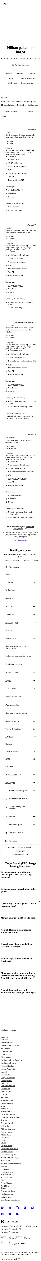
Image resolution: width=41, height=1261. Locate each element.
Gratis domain (6, 1092)
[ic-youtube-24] (32, 1207)
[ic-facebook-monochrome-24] (9, 1207)
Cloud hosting (6, 1057)
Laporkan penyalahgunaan (10, 1200)
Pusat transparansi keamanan (11, 1163)
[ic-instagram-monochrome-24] (17, 1207)
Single (7, 560)
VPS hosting (5, 1048)
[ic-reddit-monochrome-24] (2, 1214)
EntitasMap (5, 1169)
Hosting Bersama (7, 1042)
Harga (3, 1140)
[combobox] (20, 118)
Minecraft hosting (7, 1066)
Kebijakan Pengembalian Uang (12, 1229)
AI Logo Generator (8, 1129)
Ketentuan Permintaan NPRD (11, 1226)
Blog (2, 1180)
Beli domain (5, 1089)
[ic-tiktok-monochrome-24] (9, 1214)
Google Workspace (8, 1078)
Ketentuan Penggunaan (9, 1232)
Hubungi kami (6, 1197)
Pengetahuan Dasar (8, 1191)
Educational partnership (9, 1149)
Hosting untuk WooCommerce (12, 1060)
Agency (30, 111)
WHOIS (4, 1094)
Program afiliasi (6, 1146)
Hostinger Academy (8, 1194)
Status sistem (5, 1160)
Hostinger (4, 1030)
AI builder (4, 1108)
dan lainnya (21, 1243)
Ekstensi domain (7, 1103)
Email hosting (6, 1054)
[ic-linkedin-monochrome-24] (2, 1207)
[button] (20, 874)
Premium (16, 560)
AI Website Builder (8, 1114)
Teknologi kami (6, 1177)
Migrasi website (6, 1132)
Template (4, 1120)
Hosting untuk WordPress (10, 1045)
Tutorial (3, 1188)
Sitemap (4, 1166)
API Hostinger (6, 1135)
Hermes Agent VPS (8, 1069)
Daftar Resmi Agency (9, 1155)
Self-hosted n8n (6, 1051)
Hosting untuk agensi (8, 1063)
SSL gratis (4, 1097)
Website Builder (6, 1111)
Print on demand (7, 1123)
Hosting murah (6, 1081)
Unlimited (27, 560)
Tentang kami (6, 1174)
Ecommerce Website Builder (11, 1117)
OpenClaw (5, 1072)
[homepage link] (5, 4)
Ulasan (3, 1143)
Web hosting (5, 1039)
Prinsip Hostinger (7, 1183)
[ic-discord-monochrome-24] (17, 1214)
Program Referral (7, 1152)
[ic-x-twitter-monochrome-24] (24, 1207)
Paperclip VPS (6, 1075)
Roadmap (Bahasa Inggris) (10, 1157)
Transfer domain (7, 1100)
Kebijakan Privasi (32, 1226)
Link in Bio (5, 1126)
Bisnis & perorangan (11, 111)
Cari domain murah (8, 1086)
